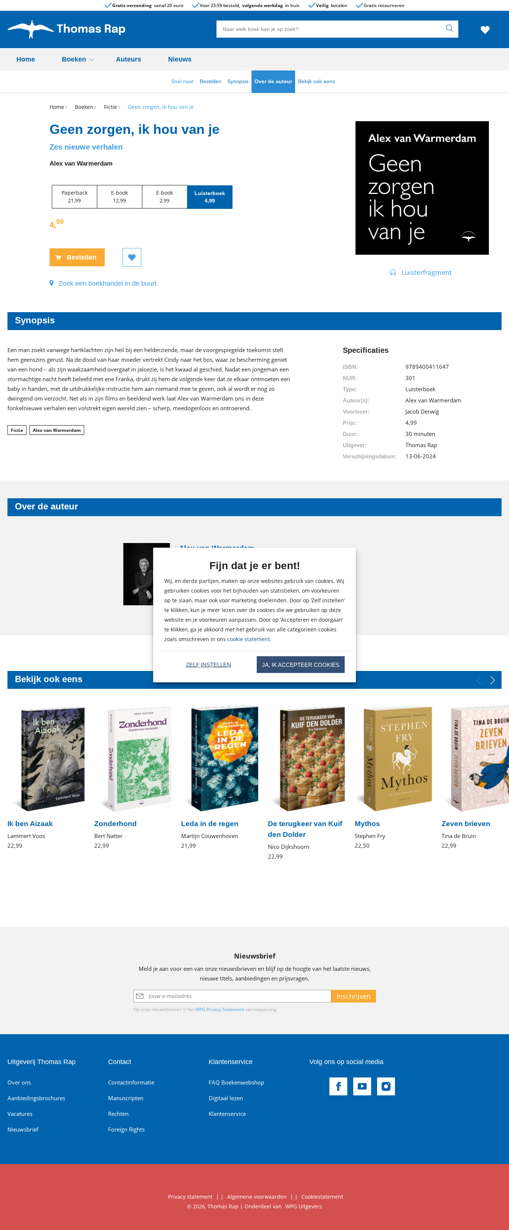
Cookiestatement (322, 1196)
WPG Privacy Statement (219, 1009)
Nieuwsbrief (22, 1129)
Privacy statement (190, 1196)
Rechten (118, 1113)
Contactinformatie (131, 1082)
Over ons (19, 1082)
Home (25, 59)
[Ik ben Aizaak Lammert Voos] (46, 777)
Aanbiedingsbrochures (36, 1098)
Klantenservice (227, 1113)
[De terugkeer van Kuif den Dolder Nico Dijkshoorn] (307, 782)
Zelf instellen (208, 664)
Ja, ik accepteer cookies (300, 664)
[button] (493, 680)
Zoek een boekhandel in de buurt (108, 283)
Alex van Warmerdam (57, 430)
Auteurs (128, 59)
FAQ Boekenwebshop (236, 1082)
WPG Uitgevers (303, 1206)
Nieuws (180, 59)
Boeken (74, 59)
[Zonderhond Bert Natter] (133, 777)
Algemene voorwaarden (257, 1196)
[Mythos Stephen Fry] (394, 777)
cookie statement (248, 639)
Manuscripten (125, 1098)
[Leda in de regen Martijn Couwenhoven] (220, 777)
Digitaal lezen (226, 1098)
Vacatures (19, 1113)
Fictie (17, 430)
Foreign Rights (126, 1129)
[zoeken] (451, 29)
